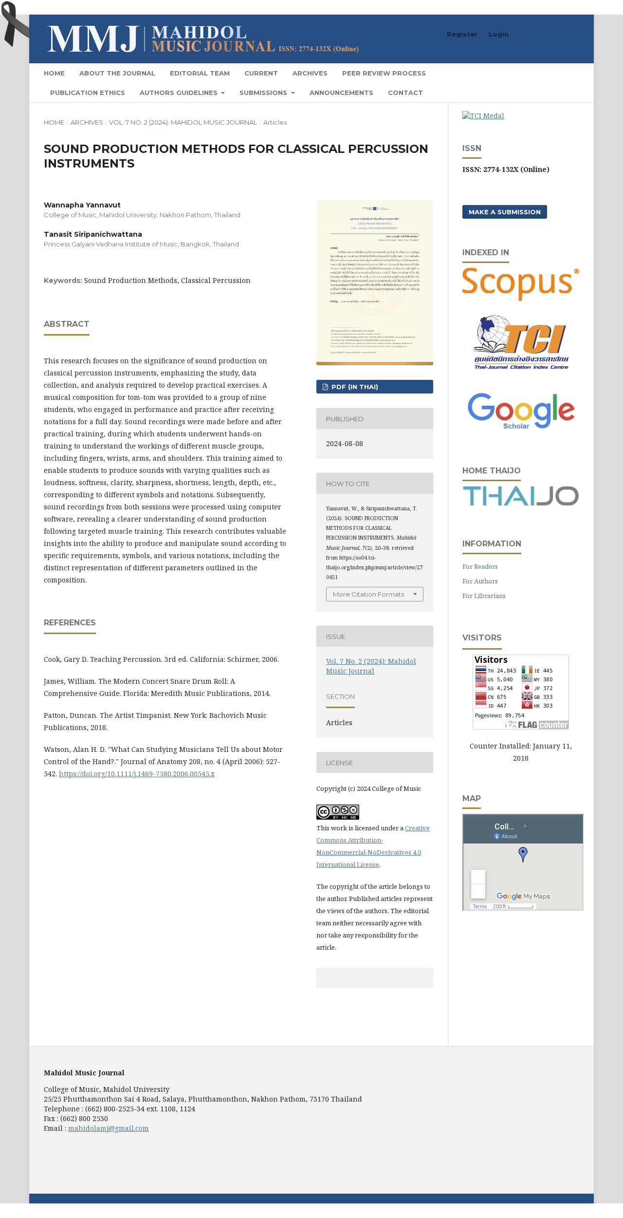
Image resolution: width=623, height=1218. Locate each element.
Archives (310, 73)
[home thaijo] (520, 503)
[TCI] (520, 374)
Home (54, 73)
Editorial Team (200, 73)
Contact (405, 92)
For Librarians (484, 595)
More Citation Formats (368, 594)
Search (559, 72)
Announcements (341, 92)
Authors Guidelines (180, 92)
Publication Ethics (87, 92)
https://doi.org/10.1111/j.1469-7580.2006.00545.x (137, 773)
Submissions (264, 92)
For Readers (480, 566)
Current (261, 73)
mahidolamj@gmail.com (108, 1128)
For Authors (480, 581)
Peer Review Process (384, 73)
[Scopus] (520, 298)
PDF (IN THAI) (354, 387)
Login (499, 34)
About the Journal (117, 73)
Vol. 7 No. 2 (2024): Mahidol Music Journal (183, 122)
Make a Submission (505, 212)
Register (462, 34)
